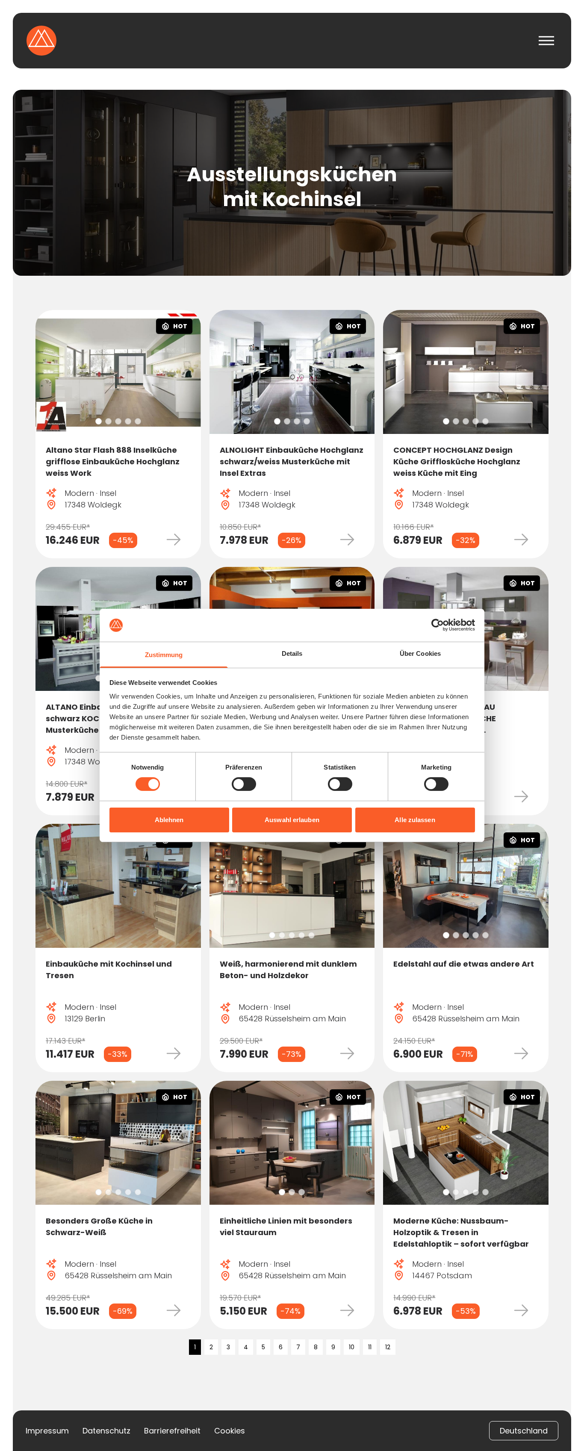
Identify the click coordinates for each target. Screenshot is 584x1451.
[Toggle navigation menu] (546, 40)
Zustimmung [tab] (164, 654)
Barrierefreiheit (172, 1430)
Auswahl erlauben (292, 819)
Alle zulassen (415, 819)
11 (370, 1347)
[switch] (244, 784)
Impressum (47, 1430)
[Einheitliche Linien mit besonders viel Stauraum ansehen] (292, 1143)
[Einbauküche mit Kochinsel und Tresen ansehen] (118, 886)
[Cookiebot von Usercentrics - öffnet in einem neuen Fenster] (437, 625)
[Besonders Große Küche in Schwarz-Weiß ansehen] (118, 1143)
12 (387, 1347)
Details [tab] (292, 653)
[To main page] (41, 41)
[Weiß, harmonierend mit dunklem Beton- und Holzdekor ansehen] (292, 886)
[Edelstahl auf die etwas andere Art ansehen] (466, 886)
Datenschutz (106, 1430)
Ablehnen (169, 819)
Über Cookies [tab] (420, 653)
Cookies (229, 1430)
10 (351, 1347)
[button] (98, 421)
